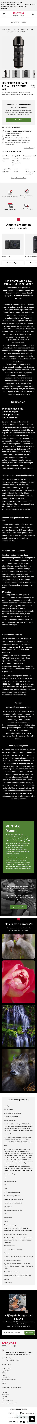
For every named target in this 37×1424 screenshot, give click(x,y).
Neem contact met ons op (9, 1403)
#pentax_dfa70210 (18, 907)
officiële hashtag (24, 891)
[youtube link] (27, 1417)
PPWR (4, 1383)
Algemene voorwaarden (9, 1379)
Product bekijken (12, 263)
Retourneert (5, 1394)
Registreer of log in (30, 5)
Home (4, 29)
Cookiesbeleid (6, 1368)
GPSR (4, 1373)
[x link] (17, 1422)
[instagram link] (24, 1417)
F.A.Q (3, 1398)
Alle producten (10, 30)
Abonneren (29, 1332)
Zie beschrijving (29, 148)
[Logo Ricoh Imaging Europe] (18, 14)
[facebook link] (21, 1417)
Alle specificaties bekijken (18, 178)
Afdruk (4, 1375)
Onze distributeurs (7, 1400)
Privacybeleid (6, 1377)
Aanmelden (18, 119)
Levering (4, 1396)
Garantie (4, 1392)
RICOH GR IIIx (6, 257)
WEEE (4, 1381)
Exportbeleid (5, 1371)
